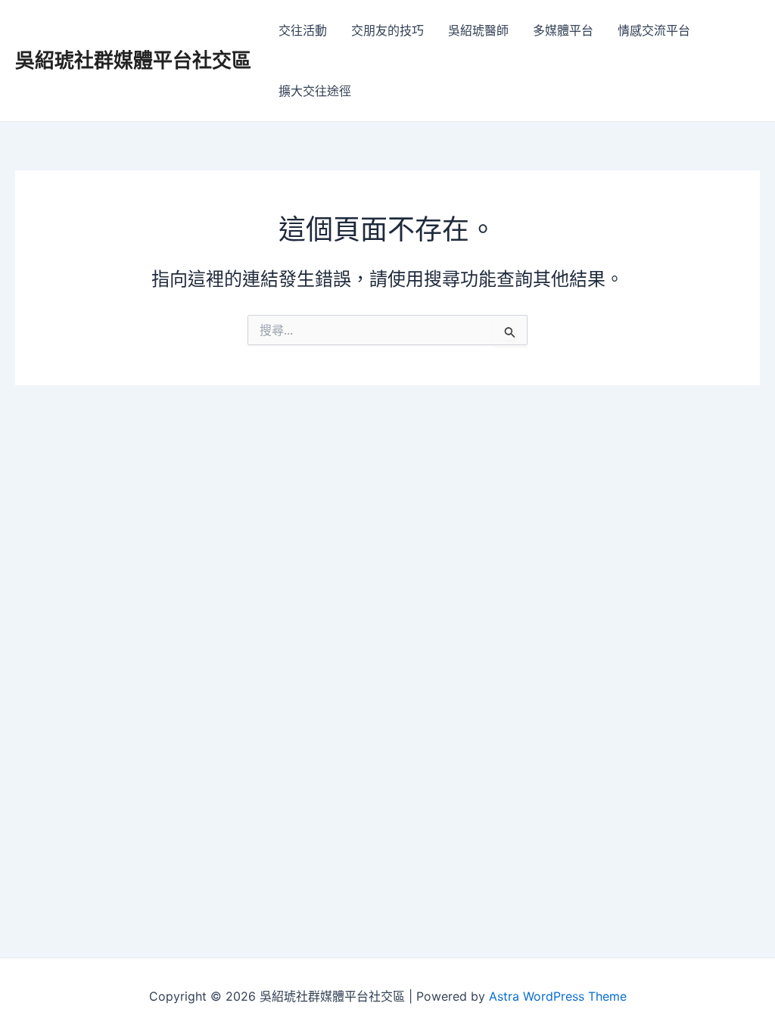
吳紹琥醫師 (478, 30)
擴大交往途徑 (315, 90)
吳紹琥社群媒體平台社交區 (133, 60)
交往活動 (303, 30)
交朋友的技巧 (387, 30)
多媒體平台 (563, 30)
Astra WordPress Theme (558, 996)
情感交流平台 (654, 30)
